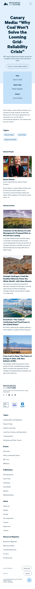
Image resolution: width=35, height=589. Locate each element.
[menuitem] (17, 420)
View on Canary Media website (17, 66)
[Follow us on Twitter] (3, 395)
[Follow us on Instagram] (15, 395)
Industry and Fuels (10, 139)
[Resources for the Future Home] (11, 3)
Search (28, 573)
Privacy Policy (7, 580)
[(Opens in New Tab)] (6, 403)
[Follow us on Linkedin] (12, 395)
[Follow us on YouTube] (9, 395)
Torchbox (10, 582)
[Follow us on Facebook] (6, 395)
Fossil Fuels (22, 135)
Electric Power (9, 135)
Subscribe (27, 568)
